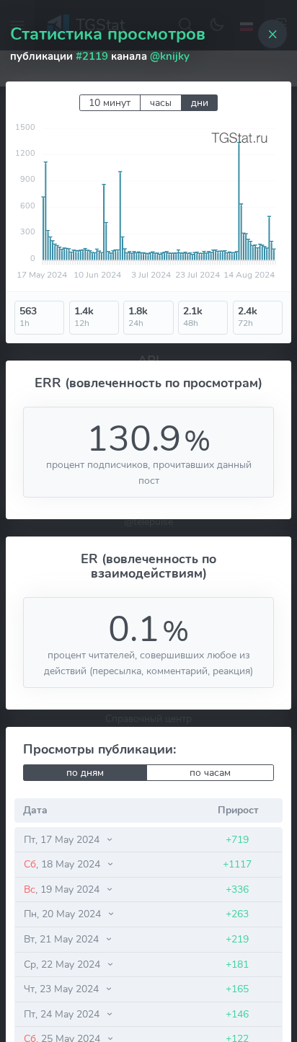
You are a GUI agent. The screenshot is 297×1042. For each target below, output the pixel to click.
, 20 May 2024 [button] (64, 913)
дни (199, 103)
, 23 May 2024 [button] (63, 988)
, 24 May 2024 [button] (63, 1014)
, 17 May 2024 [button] (63, 839)
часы (161, 103)
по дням (85, 773)
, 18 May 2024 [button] (63, 864)
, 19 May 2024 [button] (63, 889)
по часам (210, 773)
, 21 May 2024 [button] (63, 939)
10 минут (109, 103)
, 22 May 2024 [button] (63, 964)
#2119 (92, 56)
